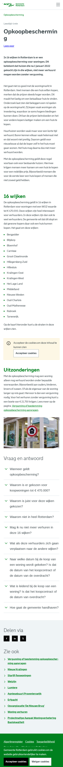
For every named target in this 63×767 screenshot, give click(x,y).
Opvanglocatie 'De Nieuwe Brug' (26, 706)
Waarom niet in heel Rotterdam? (32, 517)
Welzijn (12, 681)
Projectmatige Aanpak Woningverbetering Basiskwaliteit (32, 720)
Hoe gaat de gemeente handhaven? (34, 607)
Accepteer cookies (26, 353)
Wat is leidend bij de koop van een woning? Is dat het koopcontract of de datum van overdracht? (33, 591)
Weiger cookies (40, 761)
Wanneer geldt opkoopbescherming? (24, 471)
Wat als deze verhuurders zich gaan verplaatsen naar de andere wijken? (34, 546)
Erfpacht (13, 700)
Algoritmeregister (13, 741)
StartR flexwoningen (19, 675)
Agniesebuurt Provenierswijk (24, 693)
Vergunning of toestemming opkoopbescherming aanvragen (33, 661)
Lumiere (12, 687)
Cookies (29, 741)
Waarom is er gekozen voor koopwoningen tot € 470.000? (30, 487)
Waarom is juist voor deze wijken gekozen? (32, 503)
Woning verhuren (17, 712)
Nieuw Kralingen (17, 669)
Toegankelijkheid (45, 741)
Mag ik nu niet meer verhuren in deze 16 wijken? (31, 530)
